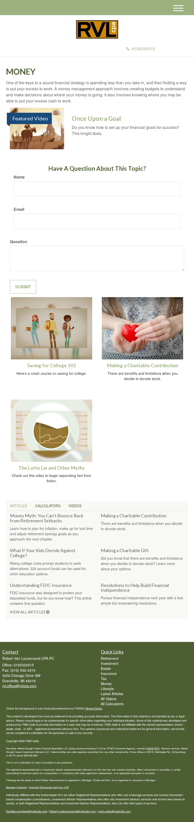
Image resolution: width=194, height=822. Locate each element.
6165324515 (143, 48)
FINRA (149, 748)
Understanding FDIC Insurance (41, 585)
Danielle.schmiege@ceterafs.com (26, 811)
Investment (109, 663)
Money (106, 683)
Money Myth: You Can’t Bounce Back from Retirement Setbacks (46, 518)
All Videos (108, 698)
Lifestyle (107, 688)
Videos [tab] (75, 505)
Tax (104, 678)
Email (19, 209)
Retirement (109, 658)
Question (18, 241)
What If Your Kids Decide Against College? (43, 553)
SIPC (157, 748)
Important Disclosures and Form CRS (49, 787)
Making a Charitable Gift (125, 550)
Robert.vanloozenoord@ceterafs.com (73, 811)
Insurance (109, 673)
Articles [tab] (18, 505)
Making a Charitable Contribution (142, 365)
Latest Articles (112, 693)
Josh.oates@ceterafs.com (114, 811)
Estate (106, 668)
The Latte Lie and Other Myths (51, 468)
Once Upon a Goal (96, 118)
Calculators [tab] (47, 505)
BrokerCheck (94, 708)
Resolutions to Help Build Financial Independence (135, 587)
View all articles (28, 612)
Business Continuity (16, 787)
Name (19, 177)
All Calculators (112, 703)
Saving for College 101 (51, 365)
